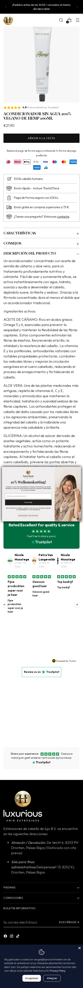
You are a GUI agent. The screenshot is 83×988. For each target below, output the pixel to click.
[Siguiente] (77, 7)
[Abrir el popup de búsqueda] (61, 20)
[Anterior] (6, 7)
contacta (63, 216)
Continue (28, 502)
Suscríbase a (69, 922)
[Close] (79, 948)
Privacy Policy (57, 970)
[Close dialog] (78, 469)
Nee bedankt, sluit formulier (28, 515)
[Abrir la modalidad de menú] (77, 20)
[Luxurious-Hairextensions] (8, 20)
